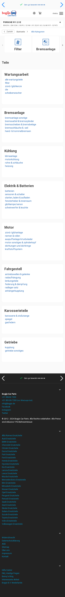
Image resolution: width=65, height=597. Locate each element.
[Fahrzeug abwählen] (60, 22)
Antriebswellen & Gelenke (17, 274)
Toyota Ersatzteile (10, 518)
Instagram (6, 410)
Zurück (9, 31)
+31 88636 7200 (9, 397)
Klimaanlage (11, 156)
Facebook (6, 407)
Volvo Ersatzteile (9, 521)
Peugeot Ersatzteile (10, 495)
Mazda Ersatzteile (10, 477)
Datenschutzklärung (11, 541)
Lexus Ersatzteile (9, 473)
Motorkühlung (12, 159)
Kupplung (9, 347)
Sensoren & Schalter (15, 194)
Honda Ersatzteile (10, 461)
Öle (6, 89)
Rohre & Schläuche (14, 162)
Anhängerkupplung (14, 291)
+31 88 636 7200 (17, 400)
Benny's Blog (7, 576)
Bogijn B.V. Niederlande (12, 583)
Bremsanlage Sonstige (16, 118)
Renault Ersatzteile (10, 499)
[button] (4, 4)
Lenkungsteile (11, 281)
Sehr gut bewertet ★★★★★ (34, 5)
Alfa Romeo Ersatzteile (12, 435)
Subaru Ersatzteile (10, 511)
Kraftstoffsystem (13, 249)
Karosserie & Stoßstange (17, 316)
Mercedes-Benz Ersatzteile (14, 480)
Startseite (20, 32)
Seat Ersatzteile (9, 505)
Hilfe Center (7, 570)
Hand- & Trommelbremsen (18, 131)
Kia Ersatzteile (8, 467)
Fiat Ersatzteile (8, 454)
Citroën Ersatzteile (10, 448)
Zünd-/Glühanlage (14, 232)
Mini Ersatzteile (8, 483)
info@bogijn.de (8, 404)
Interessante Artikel (10, 580)
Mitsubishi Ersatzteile (11, 486)
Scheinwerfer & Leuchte (16, 207)
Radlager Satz (11, 287)
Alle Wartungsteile (14, 79)
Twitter (5, 413)
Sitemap (5, 547)
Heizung (9, 166)
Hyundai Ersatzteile (10, 464)
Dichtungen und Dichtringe (18, 246)
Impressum (7, 553)
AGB (4, 544)
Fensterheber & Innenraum (18, 201)
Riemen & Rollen (12, 236)
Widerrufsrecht (8, 537)
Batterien (9, 191)
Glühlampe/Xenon (14, 204)
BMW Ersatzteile (9, 442)
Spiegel (8, 319)
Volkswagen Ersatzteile (12, 524)
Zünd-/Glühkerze (13, 86)
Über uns (6, 550)
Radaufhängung (13, 277)
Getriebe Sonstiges (14, 350)
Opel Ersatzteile (9, 492)
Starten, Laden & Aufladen (17, 197)
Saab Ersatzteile (9, 502)
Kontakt (5, 556)
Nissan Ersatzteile (10, 489)
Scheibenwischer (13, 93)
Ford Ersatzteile (9, 458)
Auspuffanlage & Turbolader (19, 239)
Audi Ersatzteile (9, 439)
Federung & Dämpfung (16, 284)
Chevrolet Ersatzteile (11, 445)
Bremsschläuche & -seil (16, 128)
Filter (7, 83)
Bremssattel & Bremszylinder (19, 121)
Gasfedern (10, 322)
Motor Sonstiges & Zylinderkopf (20, 242)
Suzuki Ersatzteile (10, 514)
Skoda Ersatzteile (9, 508)
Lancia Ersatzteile (10, 470)
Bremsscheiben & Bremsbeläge (20, 124)
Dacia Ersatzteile (9, 451)
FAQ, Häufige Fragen (10, 573)
